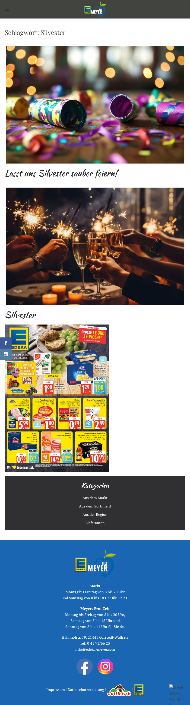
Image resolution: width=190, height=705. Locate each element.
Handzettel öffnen (57, 398)
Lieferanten (95, 522)
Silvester (20, 315)
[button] (7, 9)
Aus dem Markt (95, 497)
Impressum (56, 689)
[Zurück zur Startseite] (95, 9)
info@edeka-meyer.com (95, 649)
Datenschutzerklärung (85, 689)
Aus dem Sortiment (95, 506)
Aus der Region (95, 514)
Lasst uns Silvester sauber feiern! (61, 173)
